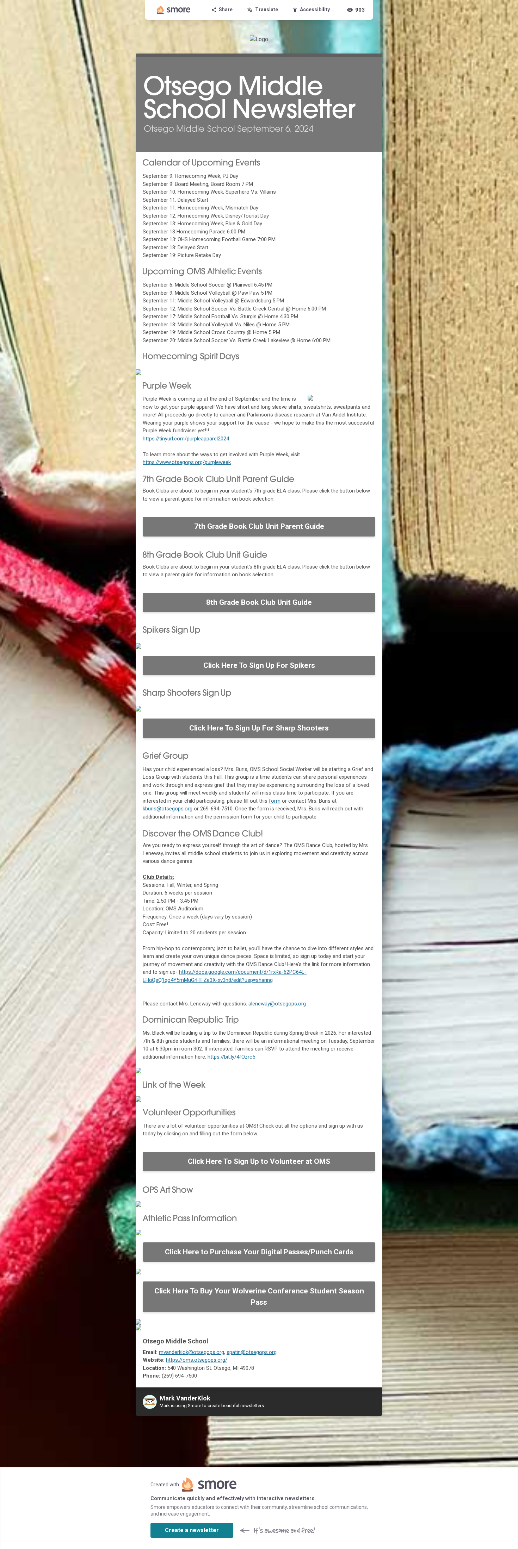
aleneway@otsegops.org (277, 1004)
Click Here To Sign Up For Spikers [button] (259, 665)
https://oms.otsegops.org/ (196, 1360)
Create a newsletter (192, 1530)
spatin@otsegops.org (252, 1352)
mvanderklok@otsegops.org (191, 1352)
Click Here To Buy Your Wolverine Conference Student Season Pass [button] (259, 1296)
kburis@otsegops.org (167, 808)
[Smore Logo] (173, 9)
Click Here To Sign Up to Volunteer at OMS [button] (259, 1161)
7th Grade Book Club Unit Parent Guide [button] (259, 526)
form (274, 801)
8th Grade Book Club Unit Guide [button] (259, 602)
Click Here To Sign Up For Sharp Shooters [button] (259, 728)
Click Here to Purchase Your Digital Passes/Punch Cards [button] (259, 1252)
